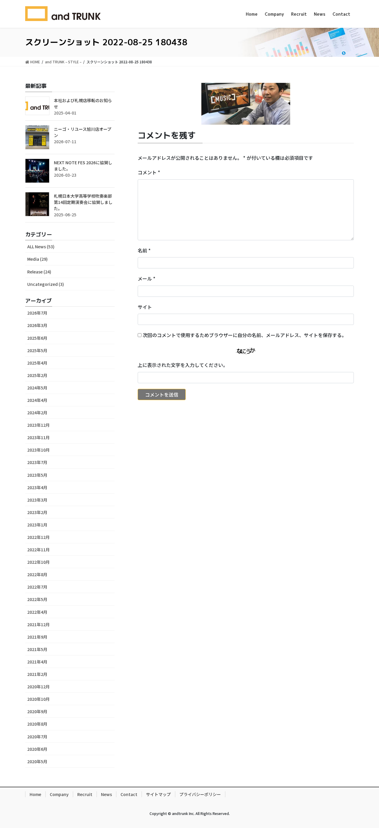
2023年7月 (37, 462)
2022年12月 (38, 537)
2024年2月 (37, 412)
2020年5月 (37, 761)
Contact (129, 794)
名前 (144, 250)
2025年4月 (37, 363)
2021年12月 (38, 624)
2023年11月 (38, 437)
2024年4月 (37, 400)
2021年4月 (37, 662)
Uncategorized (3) (45, 284)
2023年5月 (37, 475)
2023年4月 (37, 487)
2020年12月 (38, 687)
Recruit (84, 794)
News (106, 794)
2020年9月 (37, 711)
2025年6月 (37, 338)
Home (35, 794)
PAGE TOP (364, 797)
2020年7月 (37, 737)
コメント (149, 172)
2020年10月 (38, 699)
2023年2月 (37, 512)
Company (59, 794)
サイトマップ (158, 794)
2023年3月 (37, 500)
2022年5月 (37, 599)
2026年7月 (37, 313)
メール (146, 278)
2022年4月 (37, 612)
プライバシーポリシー (200, 794)
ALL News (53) (40, 246)
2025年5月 (37, 350)
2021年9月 (37, 637)
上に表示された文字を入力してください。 (183, 364)
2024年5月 (37, 388)
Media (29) (37, 259)
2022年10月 (38, 562)
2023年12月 (38, 425)
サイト (145, 306)
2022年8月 (37, 574)
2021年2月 (37, 674)
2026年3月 (37, 325)
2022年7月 (37, 587)
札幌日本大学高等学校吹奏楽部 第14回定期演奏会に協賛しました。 (83, 202)
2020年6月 (37, 749)
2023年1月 (37, 525)
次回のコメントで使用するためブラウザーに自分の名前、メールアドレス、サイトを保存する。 (244, 335)
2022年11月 (38, 549)
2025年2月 (37, 375)
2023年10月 (38, 450)
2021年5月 (37, 649)
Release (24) (39, 272)
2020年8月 (37, 724)
